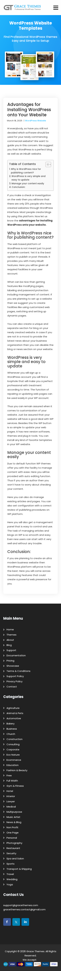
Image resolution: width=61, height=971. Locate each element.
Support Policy (15, 676)
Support (11, 650)
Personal (12, 837)
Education (13, 765)
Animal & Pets (15, 713)
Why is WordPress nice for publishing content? (26, 171)
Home (10, 629)
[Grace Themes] (22, 8)
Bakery (10, 723)
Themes (11, 634)
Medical (11, 806)
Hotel (10, 791)
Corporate (13, 749)
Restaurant (13, 848)
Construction (14, 739)
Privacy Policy (14, 681)
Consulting (13, 744)
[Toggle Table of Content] (46, 164)
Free (9, 775)
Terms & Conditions (18, 671)
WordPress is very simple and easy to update (29, 178)
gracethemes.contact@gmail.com (24, 909)
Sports (10, 863)
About (10, 640)
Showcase (13, 666)
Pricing (10, 660)
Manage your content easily (28, 183)
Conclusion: (18, 187)
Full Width (12, 780)
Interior (11, 796)
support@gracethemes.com (20, 905)
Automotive (14, 718)
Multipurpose (14, 811)
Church (11, 734)
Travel (10, 874)
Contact (12, 686)
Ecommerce (14, 760)
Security (11, 853)
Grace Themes (35, 951)
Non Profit (12, 827)
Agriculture (13, 708)
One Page (13, 832)
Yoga (10, 884)
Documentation (16, 655)
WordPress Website (35, 120)
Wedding (12, 879)
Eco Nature (13, 754)
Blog (9, 645)
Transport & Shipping (19, 869)
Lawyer (11, 801)
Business (12, 728)
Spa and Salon (15, 858)
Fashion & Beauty (17, 770)
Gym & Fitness (15, 786)
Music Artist (13, 817)
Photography (14, 843)
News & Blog (14, 822)
